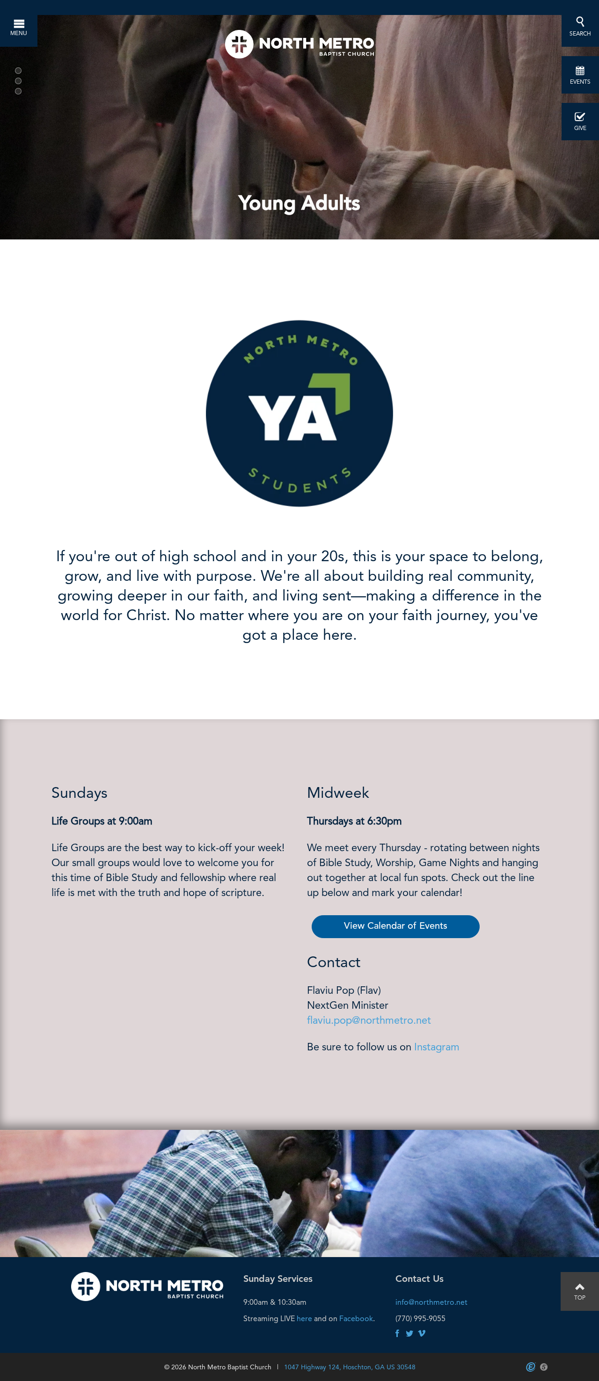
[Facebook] (397, 1334)
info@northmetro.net (431, 1302)
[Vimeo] (421, 1334)
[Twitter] (409, 1334)
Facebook (356, 1318)
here (304, 1318)
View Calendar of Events (395, 926)
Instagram (438, 1047)
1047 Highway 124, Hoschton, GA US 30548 (350, 1367)
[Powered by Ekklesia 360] (531, 1367)
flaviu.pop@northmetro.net (369, 1020)
